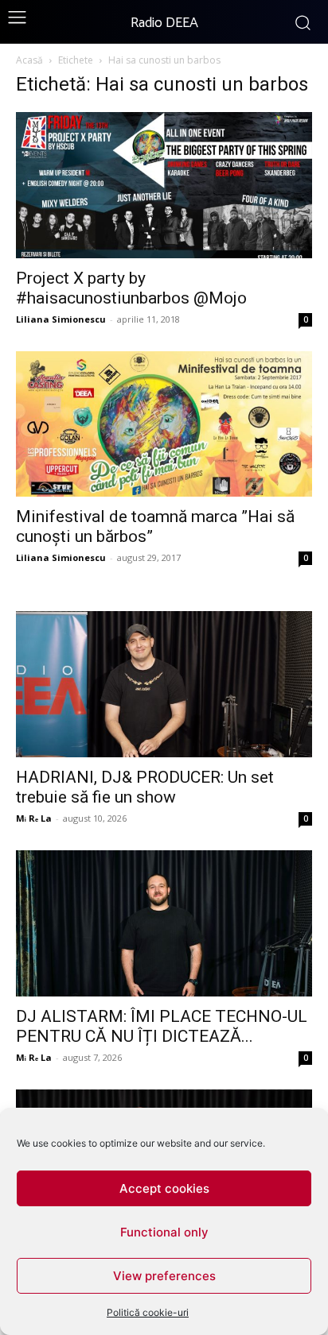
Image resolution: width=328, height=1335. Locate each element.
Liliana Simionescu (61, 319)
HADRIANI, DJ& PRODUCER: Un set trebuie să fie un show (145, 787)
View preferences (164, 1275)
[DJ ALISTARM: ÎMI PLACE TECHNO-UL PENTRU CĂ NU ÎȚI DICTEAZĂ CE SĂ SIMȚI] (164, 923)
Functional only (164, 1232)
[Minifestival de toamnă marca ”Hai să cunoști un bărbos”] (164, 424)
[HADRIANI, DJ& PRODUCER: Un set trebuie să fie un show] (164, 684)
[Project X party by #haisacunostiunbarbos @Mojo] (164, 185)
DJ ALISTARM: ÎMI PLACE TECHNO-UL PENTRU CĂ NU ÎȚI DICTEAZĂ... (161, 1026)
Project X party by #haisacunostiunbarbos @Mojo (131, 288)
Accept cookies (164, 1188)
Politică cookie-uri (148, 1312)
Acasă (29, 60)
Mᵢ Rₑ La (34, 818)
